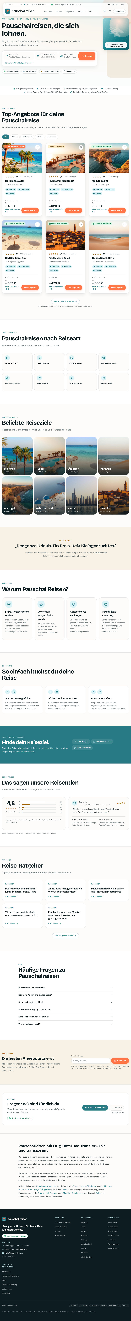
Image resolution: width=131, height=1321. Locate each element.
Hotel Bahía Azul (14, 180)
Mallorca (84, 1222)
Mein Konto (119, 11)
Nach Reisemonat (102, 741)
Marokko (66, 1193)
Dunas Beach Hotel (103, 257)
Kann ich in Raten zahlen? (30, 1002)
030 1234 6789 (14, 4)
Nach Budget (81, 741)
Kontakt (58, 1231)
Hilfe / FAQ (6, 1272)
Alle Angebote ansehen (65, 301)
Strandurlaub (113, 1227)
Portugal (84, 1240)
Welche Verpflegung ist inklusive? (34, 1009)
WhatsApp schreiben (95, 1107)
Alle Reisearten (113, 1248)
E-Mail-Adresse (77, 1056)
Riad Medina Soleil (59, 257)
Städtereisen (113, 1231)
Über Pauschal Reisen (63, 1222)
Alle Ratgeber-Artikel (65, 935)
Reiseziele (48, 11)
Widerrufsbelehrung (9, 1285)
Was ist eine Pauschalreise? (31, 987)
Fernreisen (112, 1240)
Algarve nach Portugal (47, 1193)
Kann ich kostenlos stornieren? (33, 1017)
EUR (122, 5)
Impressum (6, 1293)
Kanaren (65, 1189)
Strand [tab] (15, 137)
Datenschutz (7, 1289)
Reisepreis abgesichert (24, 89)
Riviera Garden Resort (61, 180)
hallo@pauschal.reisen (36, 4)
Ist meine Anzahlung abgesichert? (35, 995)
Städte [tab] (40, 137)
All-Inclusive (112, 1222)
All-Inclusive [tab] (27, 137)
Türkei (83, 1227)
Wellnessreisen (113, 1244)
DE (109, 5)
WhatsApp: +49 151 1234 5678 (15, 1245)
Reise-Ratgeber (61, 1227)
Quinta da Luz (100, 180)
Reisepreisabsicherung (10, 1276)
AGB (4, 1280)
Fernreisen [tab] (52, 137)
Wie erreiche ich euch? (29, 1024)
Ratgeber (81, 11)
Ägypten (46, 1189)
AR (117, 5)
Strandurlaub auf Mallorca (84, 1186)
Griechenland (77, 1193)
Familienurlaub (113, 1235)
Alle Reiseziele (86, 1257)
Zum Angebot (30, 210)
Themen (59, 11)
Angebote (70, 11)
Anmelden (120, 1060)
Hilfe (90, 11)
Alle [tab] (5, 137)
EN (113, 5)
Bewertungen (60, 1235)
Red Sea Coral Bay (15, 257)
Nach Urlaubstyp (82, 747)
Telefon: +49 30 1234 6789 (14, 1249)
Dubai (98, 1193)
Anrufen (116, 1107)
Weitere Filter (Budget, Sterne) (19, 63)
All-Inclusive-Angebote (46, 1186)
